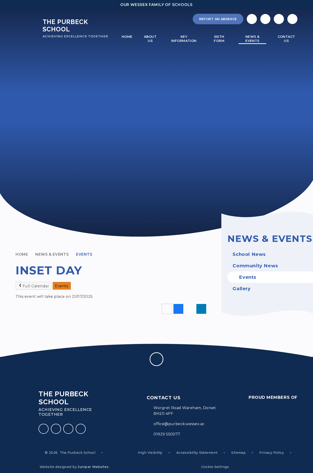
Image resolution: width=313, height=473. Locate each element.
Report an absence (218, 19)
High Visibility (150, 453)
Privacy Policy (271, 453)
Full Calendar (36, 286)
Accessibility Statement (197, 453)
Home (22, 254)
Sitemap (238, 453)
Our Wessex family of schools (156, 5)
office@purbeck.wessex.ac (179, 424)
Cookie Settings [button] (215, 467)
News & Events (52, 254)
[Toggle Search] (279, 19)
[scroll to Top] (156, 359)
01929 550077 (167, 434)
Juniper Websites (93, 467)
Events (84, 254)
